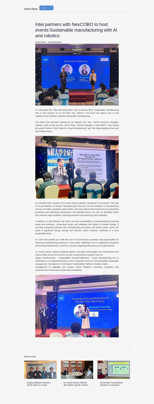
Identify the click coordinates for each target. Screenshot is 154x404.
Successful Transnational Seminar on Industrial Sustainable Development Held (111, 384)
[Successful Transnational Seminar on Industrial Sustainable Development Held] (113, 370)
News (35, 8)
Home (27, 8)
